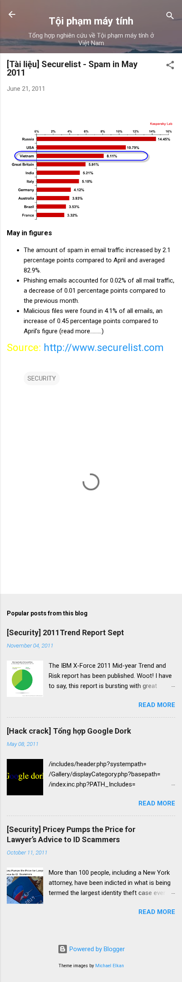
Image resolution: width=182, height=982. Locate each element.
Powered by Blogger (96, 949)
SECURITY (42, 378)
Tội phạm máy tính (91, 21)
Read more (156, 705)
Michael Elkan (109, 965)
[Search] (170, 17)
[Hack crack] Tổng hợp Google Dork (69, 730)
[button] (170, 66)
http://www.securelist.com (104, 348)
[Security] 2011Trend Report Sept (65, 632)
